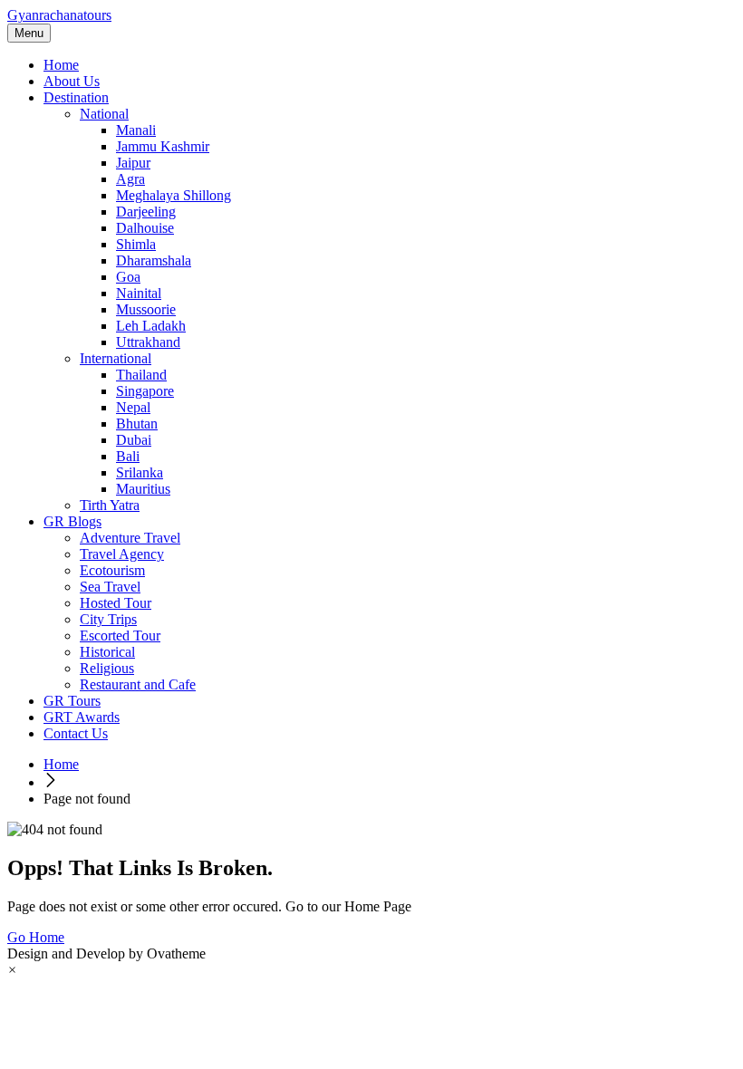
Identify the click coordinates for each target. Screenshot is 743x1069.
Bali (128, 456)
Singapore (145, 391)
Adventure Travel (130, 537)
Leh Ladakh (151, 325)
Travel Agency (122, 554)
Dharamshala (153, 260)
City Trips (108, 619)
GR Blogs (72, 521)
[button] (12, 970)
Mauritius (143, 488)
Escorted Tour (120, 635)
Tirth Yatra (110, 505)
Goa (128, 276)
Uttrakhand (148, 342)
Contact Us (75, 733)
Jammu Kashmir (162, 146)
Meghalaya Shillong (173, 195)
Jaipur (133, 162)
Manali (136, 130)
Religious (107, 668)
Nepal (133, 407)
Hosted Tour (115, 603)
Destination (76, 97)
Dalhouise (145, 228)
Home (61, 64)
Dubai (133, 440)
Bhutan (137, 423)
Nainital (138, 293)
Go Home (35, 937)
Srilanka (139, 472)
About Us (71, 81)
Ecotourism (112, 570)
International (115, 358)
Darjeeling (146, 211)
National (104, 113)
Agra (130, 179)
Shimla (136, 244)
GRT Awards (81, 717)
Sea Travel (110, 586)
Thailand (141, 374)
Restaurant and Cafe (138, 684)
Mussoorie (146, 309)
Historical (107, 652)
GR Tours (72, 700)
